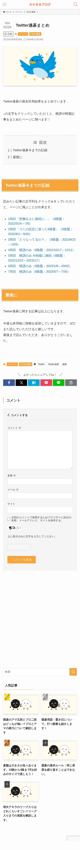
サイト (11, 503)
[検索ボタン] (75, 4)
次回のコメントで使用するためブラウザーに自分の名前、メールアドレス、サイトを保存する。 (41, 519)
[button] (9, 382)
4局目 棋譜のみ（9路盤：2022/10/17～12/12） (41, 250)
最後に (17, 157)
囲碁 (64, 364)
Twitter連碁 (35, 34)
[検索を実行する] (73, 672)
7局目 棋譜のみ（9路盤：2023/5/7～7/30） (39, 271)
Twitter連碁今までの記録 (30, 150)
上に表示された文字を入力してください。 (32, 536)
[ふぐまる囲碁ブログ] (40, 4)
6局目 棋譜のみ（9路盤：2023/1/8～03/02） (40, 266)
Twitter (41, 364)
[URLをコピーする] (71, 382)
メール (13, 489)
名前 (11, 475)
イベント (23, 34)
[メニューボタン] (4, 4)
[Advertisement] (40, 622)
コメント (14, 427)
